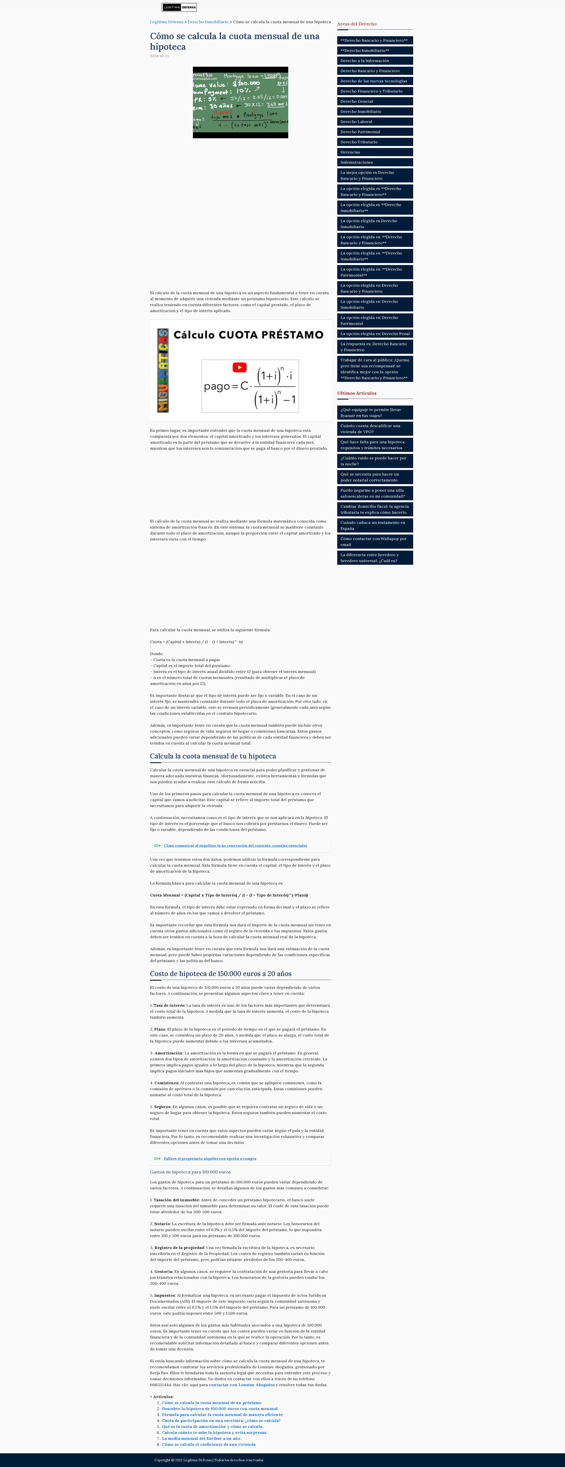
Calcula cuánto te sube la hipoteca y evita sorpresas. (214, 1432)
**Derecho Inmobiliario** (365, 50)
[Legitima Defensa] (179, 7)
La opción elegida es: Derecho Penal (375, 333)
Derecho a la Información (365, 60)
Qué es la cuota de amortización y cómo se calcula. (212, 1426)
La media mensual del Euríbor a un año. (201, 1438)
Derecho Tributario (359, 141)
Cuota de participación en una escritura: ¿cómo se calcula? (221, 1420)
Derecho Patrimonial (360, 131)
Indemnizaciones (357, 162)
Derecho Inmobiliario (208, 21)
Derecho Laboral (356, 121)
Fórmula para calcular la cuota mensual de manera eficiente (222, 1414)
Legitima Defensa (166, 21)
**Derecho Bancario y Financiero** (374, 40)
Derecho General (357, 101)
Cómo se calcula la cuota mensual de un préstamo (212, 1402)
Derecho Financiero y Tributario (372, 91)
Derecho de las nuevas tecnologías (374, 80)
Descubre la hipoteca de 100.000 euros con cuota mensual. (220, 1408)
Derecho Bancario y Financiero (370, 70)
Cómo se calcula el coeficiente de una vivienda (209, 1444)
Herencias (350, 152)
